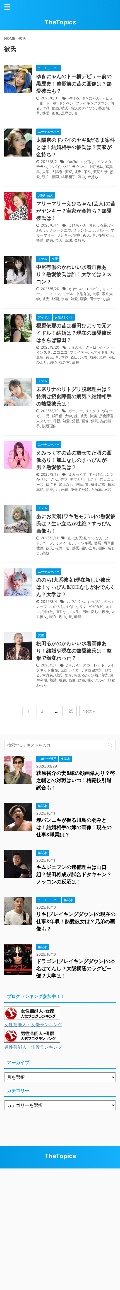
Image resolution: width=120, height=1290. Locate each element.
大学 (45, 171)
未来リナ (43, 421)
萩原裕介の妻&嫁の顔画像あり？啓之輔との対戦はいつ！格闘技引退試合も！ (75, 780)
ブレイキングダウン (92, 103)
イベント (106, 347)
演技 (104, 675)
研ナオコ (97, 299)
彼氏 (64, 108)
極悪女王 (105, 235)
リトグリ (92, 411)
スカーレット (94, 665)
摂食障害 (106, 416)
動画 (55, 108)
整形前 (103, 108)
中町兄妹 (96, 166)
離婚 (77, 616)
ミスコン (53, 293)
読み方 (64, 362)
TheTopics (60, 22)
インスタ (104, 161)
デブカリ (77, 479)
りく (83, 606)
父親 (75, 421)
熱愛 (45, 113)
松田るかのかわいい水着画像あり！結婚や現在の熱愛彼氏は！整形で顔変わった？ (74, 650)
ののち (58, 606)
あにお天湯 (77, 538)
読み (81, 176)
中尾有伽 (83, 293)
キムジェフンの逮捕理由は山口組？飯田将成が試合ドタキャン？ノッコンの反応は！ (74, 874)
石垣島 (96, 489)
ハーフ (47, 543)
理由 (62, 616)
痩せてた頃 (80, 489)
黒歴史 (66, 113)
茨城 (68, 240)
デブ (64, 479)
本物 (64, 357)
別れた (47, 611)
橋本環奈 (98, 484)
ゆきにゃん (90, 98)
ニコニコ (60, 352)
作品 (45, 108)
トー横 (51, 103)
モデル (68, 293)
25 (70, 711)
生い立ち (88, 548)
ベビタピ (96, 606)
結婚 (49, 240)
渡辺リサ (100, 171)
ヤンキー (64, 235)
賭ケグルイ (96, 680)
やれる (73, 98)
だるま (89, 161)
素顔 (107, 489)
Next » (88, 711)
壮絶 (40, 548)
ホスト (92, 479)
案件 (87, 171)
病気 (94, 421)
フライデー (79, 352)
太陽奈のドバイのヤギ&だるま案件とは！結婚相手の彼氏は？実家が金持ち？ (75, 147)
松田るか (81, 675)
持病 (93, 416)
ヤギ (66, 166)
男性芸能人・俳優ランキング (33, 1047)
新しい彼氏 (100, 611)
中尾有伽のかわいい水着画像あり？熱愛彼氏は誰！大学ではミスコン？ (74, 274)
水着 (64, 299)
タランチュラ (84, 230)
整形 (68, 675)
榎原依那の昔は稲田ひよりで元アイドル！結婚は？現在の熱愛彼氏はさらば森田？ (74, 333)
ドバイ (54, 166)
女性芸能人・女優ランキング (33, 1024)
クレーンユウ (60, 230)
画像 (55, 113)
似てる (51, 484)
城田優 (57, 416)
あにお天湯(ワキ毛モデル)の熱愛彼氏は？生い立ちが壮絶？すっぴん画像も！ (76, 523)
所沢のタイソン (83, 108)
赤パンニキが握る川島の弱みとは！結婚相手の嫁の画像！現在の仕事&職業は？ (74, 827)
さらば (91, 347)
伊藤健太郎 (93, 670)
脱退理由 (49, 426)
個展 (97, 543)
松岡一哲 (62, 548)
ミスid (60, 543)
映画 (55, 299)
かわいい (76, 288)
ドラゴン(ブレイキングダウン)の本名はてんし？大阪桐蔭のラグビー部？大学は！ (76, 968)
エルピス (93, 288)
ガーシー (75, 411)
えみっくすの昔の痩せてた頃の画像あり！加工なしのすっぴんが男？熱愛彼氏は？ (74, 460)
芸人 (59, 240)
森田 (74, 357)
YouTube (74, 161)
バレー (102, 230)
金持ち (92, 176)
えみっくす (77, 474)
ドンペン (66, 103)
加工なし (66, 484)
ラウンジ (79, 166)
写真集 (109, 543)
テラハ (41, 166)
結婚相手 (68, 176)
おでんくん (76, 601)
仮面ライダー (71, 670)
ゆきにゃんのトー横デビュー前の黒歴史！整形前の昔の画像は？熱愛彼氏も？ (74, 83)
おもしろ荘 (98, 225)
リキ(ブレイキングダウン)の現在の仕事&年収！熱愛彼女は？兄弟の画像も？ (76, 921)
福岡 (55, 176)
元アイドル (99, 352)
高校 (75, 362)
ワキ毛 (86, 543)
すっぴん (96, 474)
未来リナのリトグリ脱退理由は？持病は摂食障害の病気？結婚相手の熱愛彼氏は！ (74, 396)
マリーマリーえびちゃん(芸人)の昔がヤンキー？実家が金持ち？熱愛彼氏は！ (76, 210)
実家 (68, 171)
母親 (56, 421)
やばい (71, 606)
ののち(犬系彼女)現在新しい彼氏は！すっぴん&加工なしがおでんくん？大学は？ (75, 587)
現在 (45, 176)
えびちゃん (77, 225)
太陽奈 (57, 171)
